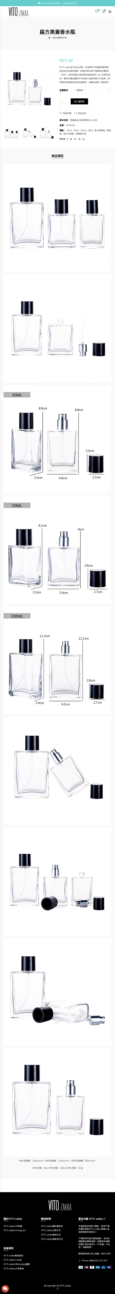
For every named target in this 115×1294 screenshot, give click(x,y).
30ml (69, 130)
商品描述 (57, 155)
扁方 (90, 130)
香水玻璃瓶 (99, 130)
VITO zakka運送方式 (51, 1234)
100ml (83, 130)
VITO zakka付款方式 (51, 1230)
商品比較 (82, 113)
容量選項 (63, 90)
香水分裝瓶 (68, 133)
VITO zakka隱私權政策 (52, 1226)
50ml (76, 130)
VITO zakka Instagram (15, 1230)
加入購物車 (79, 101)
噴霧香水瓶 (81, 133)
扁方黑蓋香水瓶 (60, 37)
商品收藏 (67, 113)
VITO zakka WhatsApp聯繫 (17, 1264)
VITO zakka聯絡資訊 (13, 1255)
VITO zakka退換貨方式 (52, 1238)
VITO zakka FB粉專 (13, 1226)
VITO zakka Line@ (13, 1259)
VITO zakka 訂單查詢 (14, 1268)
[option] (11, 134)
